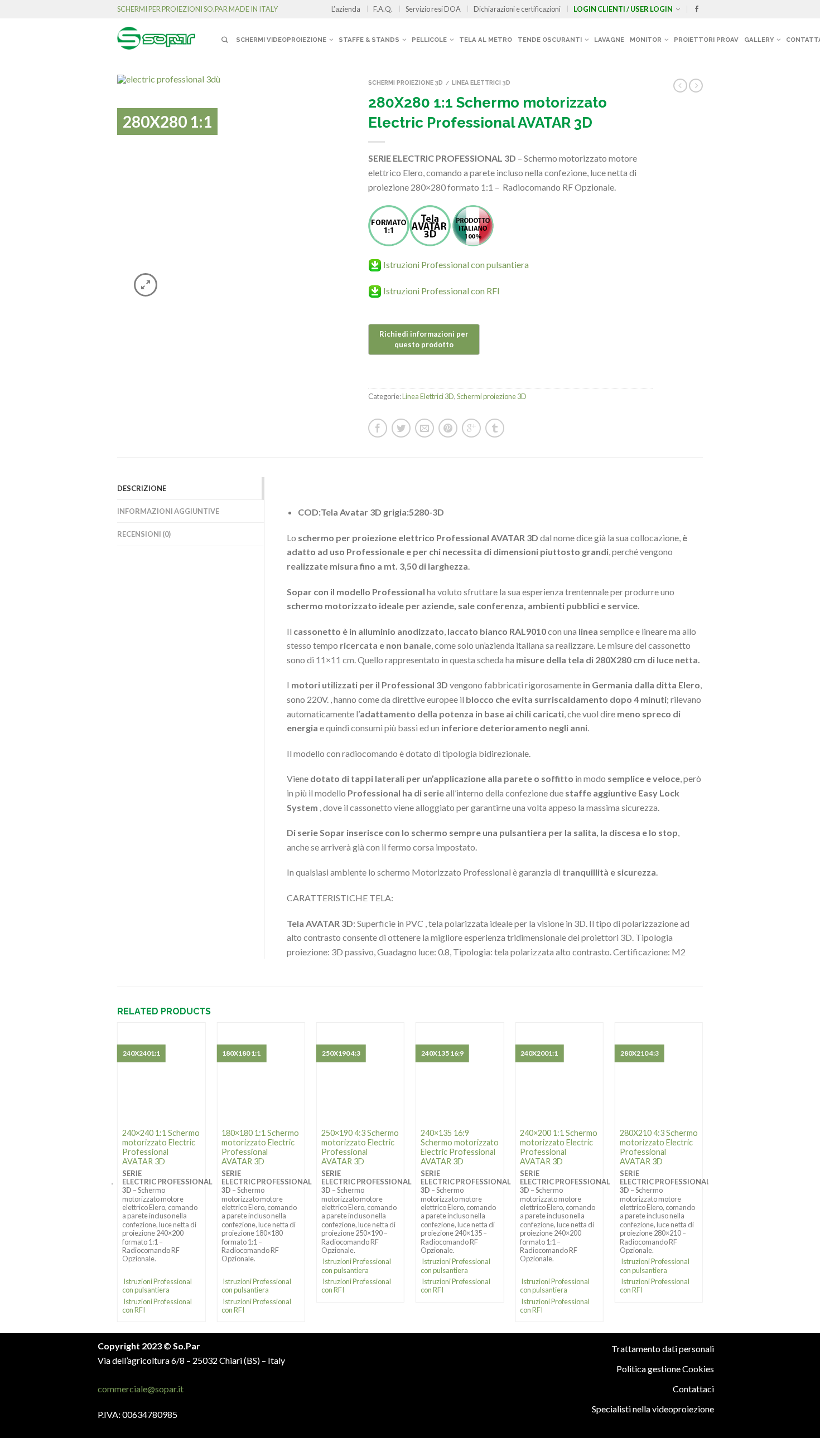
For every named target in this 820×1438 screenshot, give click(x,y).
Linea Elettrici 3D (481, 82)
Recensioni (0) (144, 533)
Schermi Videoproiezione (281, 39)
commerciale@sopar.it (141, 1388)
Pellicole (429, 39)
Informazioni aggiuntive (168, 511)
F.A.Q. (383, 8)
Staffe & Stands (369, 39)
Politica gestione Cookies (665, 1368)
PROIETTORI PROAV (706, 39)
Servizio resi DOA (433, 8)
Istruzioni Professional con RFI (441, 290)
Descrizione (141, 488)
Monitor (646, 39)
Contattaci (693, 1388)
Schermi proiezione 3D (405, 82)
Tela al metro (485, 39)
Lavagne (609, 39)
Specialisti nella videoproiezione (653, 1408)
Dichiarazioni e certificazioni (517, 8)
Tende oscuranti (550, 39)
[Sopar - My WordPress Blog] (167, 34)
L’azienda (345, 8)
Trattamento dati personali (662, 1348)
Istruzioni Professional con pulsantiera (456, 264)
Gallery (759, 39)
